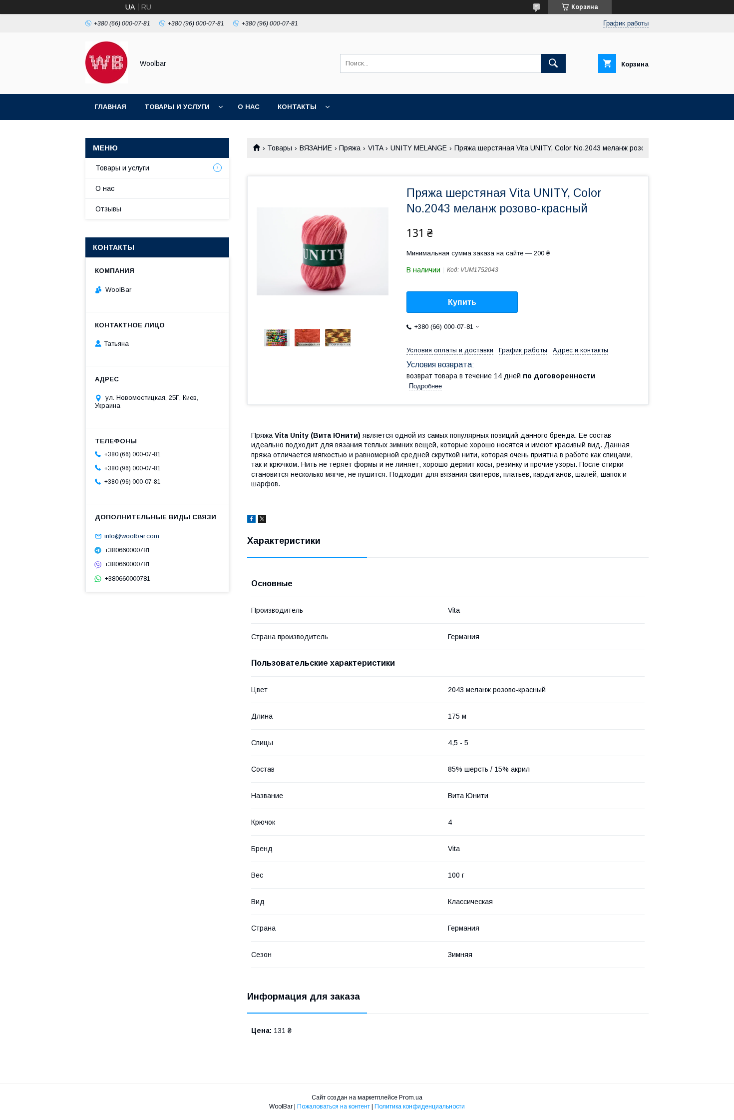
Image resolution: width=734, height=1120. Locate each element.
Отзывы (108, 209)
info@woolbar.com (131, 536)
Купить (462, 302)
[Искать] (553, 63)
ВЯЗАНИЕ (316, 148)
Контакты (297, 106)
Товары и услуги (177, 106)
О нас (249, 106)
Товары (279, 148)
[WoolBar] (106, 81)
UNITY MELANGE (418, 148)
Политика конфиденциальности (419, 1106)
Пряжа (350, 148)
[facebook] (251, 520)
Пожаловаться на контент (333, 1106)
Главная (110, 106)
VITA (375, 148)
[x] (262, 520)
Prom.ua (410, 1097)
